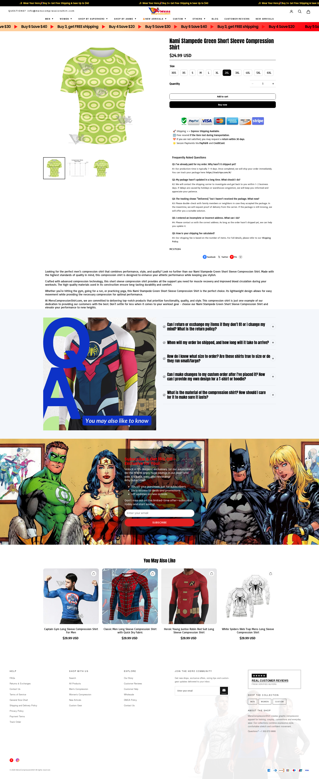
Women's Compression (80, 694)
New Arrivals (265, 18)
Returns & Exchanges (20, 683)
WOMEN (265, 701)
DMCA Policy (130, 699)
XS (183, 72)
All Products (75, 683)
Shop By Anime (123, 18)
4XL (248, 72)
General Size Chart (19, 699)
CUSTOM (178, 18)
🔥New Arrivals (153, 18)
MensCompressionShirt (25, 769)
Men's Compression (78, 688)
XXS (174, 72)
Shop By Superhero (91, 18)
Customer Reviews (237, 18)
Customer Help (131, 688)
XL (217, 72)
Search (72, 678)
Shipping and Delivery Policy (23, 705)
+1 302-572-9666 (268, 731)
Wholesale (129, 694)
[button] (300, 11)
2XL (227, 72)
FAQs (12, 678)
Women (64, 18)
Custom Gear (75, 705)
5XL (258, 72)
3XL (237, 72)
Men (48, 18)
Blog (215, 18)
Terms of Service (18, 694)
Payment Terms (17, 716)
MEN (252, 701)
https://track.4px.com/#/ (218, 172)
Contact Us (15, 688)
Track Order (15, 721)
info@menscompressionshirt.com (51, 11)
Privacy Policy (17, 710)
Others (197, 18)
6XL (269, 72)
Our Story (128, 678)
